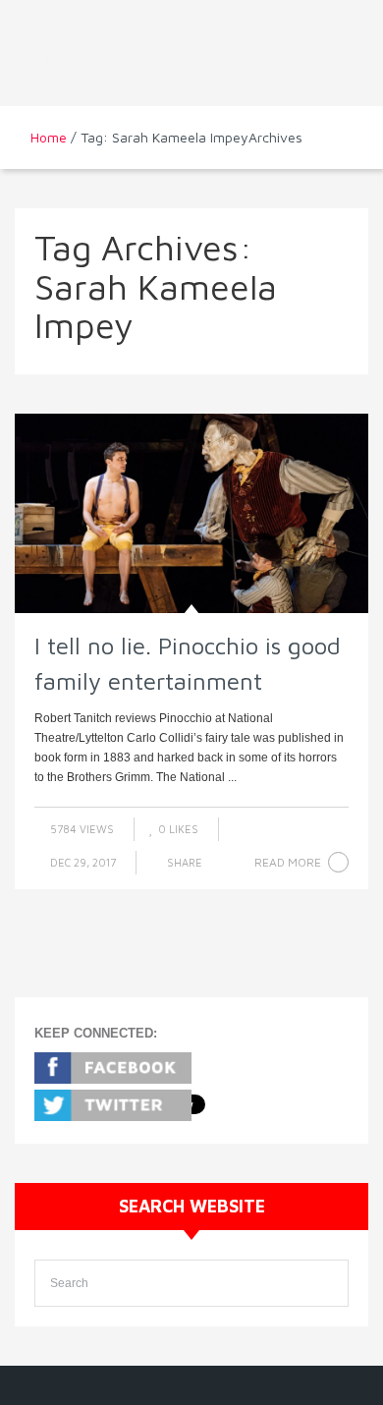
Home (48, 137)
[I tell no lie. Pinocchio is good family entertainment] (191, 513)
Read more (287, 862)
